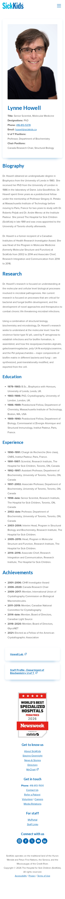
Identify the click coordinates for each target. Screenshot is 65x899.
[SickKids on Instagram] (19, 841)
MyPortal (32, 819)
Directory (32, 765)
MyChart (31, 769)
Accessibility (21, 876)
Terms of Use (43, 876)
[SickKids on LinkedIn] (44, 841)
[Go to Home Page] (13, 6)
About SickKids (32, 751)
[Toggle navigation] (59, 5)
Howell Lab (17, 654)
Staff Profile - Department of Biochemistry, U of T (27, 671)
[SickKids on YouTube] (38, 841)
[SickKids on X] (32, 841)
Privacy (32, 876)
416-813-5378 (23, 125)
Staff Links (32, 824)
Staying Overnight (32, 755)
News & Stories (32, 760)
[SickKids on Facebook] (25, 841)
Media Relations (32, 804)
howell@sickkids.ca (26, 129)
